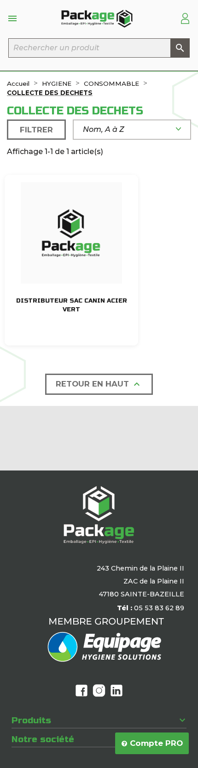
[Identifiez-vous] (185, 17)
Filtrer (36, 129)
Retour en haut (99, 384)
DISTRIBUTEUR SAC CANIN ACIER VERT (71, 305)
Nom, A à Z (103, 129)
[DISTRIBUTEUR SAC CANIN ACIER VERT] (71, 233)
